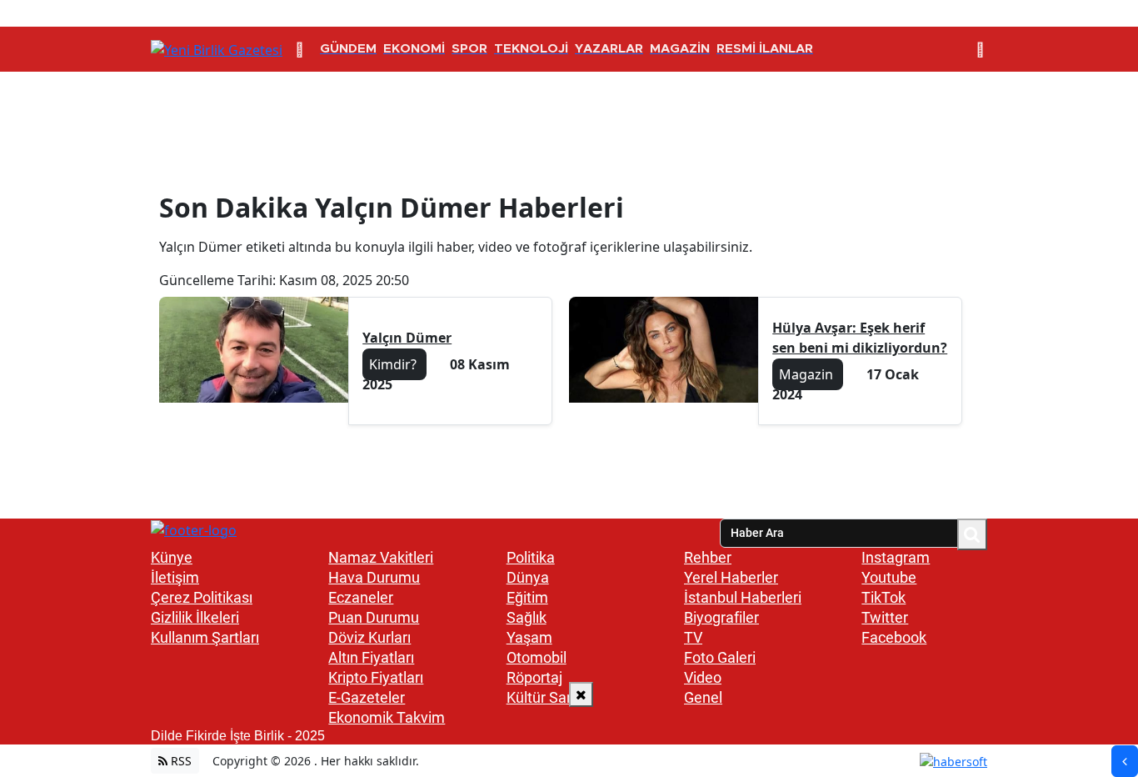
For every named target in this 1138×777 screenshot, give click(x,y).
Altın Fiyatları (371, 657)
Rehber (707, 557)
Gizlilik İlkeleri (195, 617)
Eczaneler (360, 597)
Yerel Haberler (731, 577)
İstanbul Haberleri (742, 597)
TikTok (883, 597)
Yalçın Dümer (407, 337)
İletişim (175, 577)
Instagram (895, 557)
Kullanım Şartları (205, 637)
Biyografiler (721, 617)
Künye (171, 557)
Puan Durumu (373, 617)
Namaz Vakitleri (380, 557)
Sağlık (527, 617)
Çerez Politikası (201, 597)
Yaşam (529, 637)
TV (693, 637)
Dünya (528, 577)
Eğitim (527, 597)
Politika (531, 557)
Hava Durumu (374, 577)
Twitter (884, 617)
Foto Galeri (720, 657)
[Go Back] (1124, 761)
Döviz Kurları (369, 637)
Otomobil (537, 657)
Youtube (888, 577)
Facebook (893, 637)
